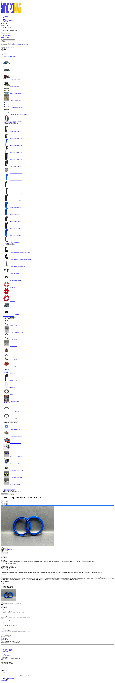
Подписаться (16, 642)
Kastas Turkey (11, 549)
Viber (6, 673)
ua (1, 40)
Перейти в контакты (5, 37)
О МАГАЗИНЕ (6, 648)
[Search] (13, 43)
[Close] (1, 1)
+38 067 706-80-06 (7, 35)
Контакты (5, 21)
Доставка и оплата (7, 17)
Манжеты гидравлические (9, 489)
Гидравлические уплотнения (9, 488)
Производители (6, 655)
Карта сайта (6, 654)
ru (13, 40)
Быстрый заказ (4, 494)
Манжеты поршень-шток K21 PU (10, 490)
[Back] (3, 317)
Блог (4, 19)
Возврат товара (6, 652)
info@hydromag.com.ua (6, 659)
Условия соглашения (8, 20)
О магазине (5, 16)
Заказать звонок (4, 38)
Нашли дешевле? (4, 550)
